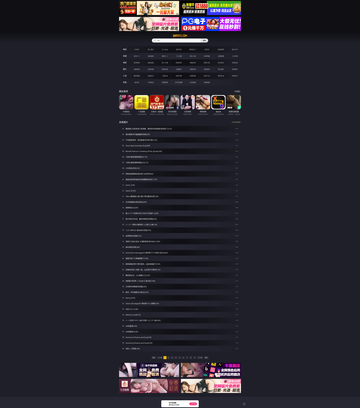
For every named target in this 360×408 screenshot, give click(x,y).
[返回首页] (244, 404)
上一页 (160, 357)
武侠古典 (179, 76)
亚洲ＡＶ (137, 56)
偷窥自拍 (137, 69)
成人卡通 (165, 63)
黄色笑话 (221, 76)
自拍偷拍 (151, 56)
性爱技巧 (235, 76)
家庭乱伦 (151, 76)
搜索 (204, 40)
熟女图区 (221, 69)
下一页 (200, 357)
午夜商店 (151, 82)
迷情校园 (193, 76)
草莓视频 (165, 82)
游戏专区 (179, 49)
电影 (125, 62)
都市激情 (137, 76)
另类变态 (235, 63)
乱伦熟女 (221, 63)
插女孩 (137, 82)
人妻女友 (165, 76)
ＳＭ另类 (235, 56)
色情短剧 (207, 82)
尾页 (206, 357)
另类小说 (207, 76)
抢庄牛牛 (235, 49)
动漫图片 (179, 69)
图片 (125, 69)
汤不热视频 (179, 82)
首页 (153, 357)
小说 (125, 76)
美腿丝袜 (193, 69)
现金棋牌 (221, 49)
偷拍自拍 (151, 63)
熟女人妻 (193, 56)
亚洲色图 (151, 69)
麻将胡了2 (192, 49)
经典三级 (207, 63)
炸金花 (207, 49)
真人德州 (151, 49)
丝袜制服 (207, 56)
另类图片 (235, 69)
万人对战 (165, 49)
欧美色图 (165, 69)
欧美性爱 (179, 63)
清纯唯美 (207, 69)
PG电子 (136, 49)
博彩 (125, 49)
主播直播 (221, 56)
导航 (125, 82)
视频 (125, 56)
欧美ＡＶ (165, 56)
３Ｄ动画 (179, 56)
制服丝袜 (193, 63)
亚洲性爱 (137, 63)
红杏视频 (193, 82)
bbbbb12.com (180, 36)
